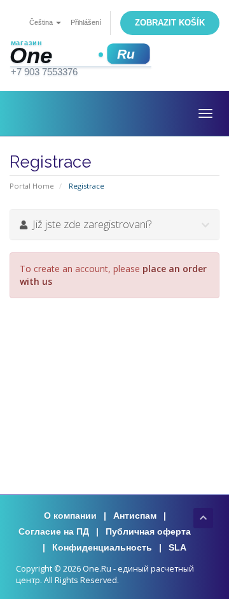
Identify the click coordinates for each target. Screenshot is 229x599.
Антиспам (134, 515)
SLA (177, 547)
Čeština (42, 22)
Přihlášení (86, 22)
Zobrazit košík (170, 22)
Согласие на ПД (53, 531)
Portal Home (32, 186)
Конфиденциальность (102, 547)
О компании (70, 515)
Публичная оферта (148, 531)
